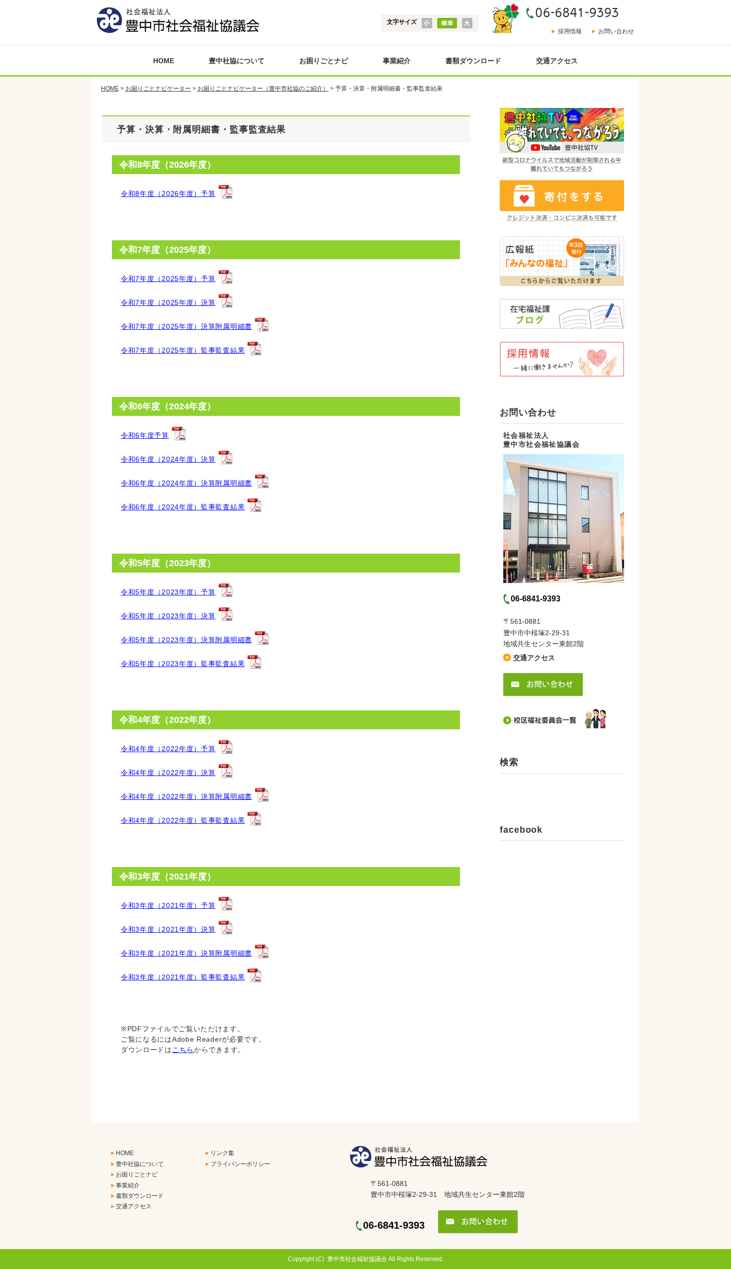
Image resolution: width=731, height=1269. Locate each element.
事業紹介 (397, 61)
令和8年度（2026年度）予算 (168, 193)
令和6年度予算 (145, 435)
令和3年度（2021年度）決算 (168, 929)
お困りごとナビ (323, 61)
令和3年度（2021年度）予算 (168, 905)
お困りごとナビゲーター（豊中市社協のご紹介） (263, 88)
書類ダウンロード (473, 61)
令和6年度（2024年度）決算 (168, 459)
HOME (163, 61)
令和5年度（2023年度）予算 (168, 592)
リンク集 (222, 1153)
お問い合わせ (616, 31)
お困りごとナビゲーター (158, 88)
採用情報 (570, 31)
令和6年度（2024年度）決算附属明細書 (186, 483)
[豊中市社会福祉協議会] (176, 20)
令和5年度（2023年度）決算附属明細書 (186, 640)
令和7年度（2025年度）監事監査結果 (183, 350)
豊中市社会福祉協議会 (357, 1259)
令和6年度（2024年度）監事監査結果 (183, 507)
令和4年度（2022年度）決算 (168, 773)
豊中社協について (237, 61)
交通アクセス (557, 61)
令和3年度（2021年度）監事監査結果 (183, 977)
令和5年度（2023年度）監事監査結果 (183, 664)
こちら (183, 1050)
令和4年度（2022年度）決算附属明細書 (186, 796)
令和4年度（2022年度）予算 (168, 749)
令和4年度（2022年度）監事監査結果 (183, 820)
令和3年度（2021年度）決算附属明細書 (186, 953)
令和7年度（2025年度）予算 (168, 279)
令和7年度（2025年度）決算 (168, 302)
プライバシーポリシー (240, 1164)
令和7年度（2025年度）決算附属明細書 (186, 326)
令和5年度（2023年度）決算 (168, 616)
